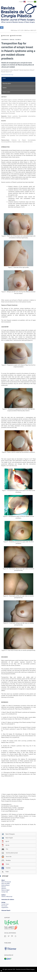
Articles (3, 902)
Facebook (8, 868)
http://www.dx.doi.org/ (7, 74)
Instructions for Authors (7, 899)
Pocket (7, 864)
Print (7, 849)
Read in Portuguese (10, 834)
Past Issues (4, 906)
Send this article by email (12, 852)
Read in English (9, 837)
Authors (3, 895)
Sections (3, 887)
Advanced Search (5, 910)
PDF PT (7, 841)
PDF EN (7, 845)
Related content (6, 92)
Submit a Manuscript (6, 896)
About (3, 880)
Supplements (4, 907)
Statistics (4, 87)
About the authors (6, 83)
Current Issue (4, 904)
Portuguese (31, 1)
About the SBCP (5, 883)
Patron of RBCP (5, 890)
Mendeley (8, 860)
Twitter (7, 871)
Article (4, 78)
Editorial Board (5, 885)
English (21, 1)
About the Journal (6, 882)
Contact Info (4, 892)
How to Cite (8, 856)
